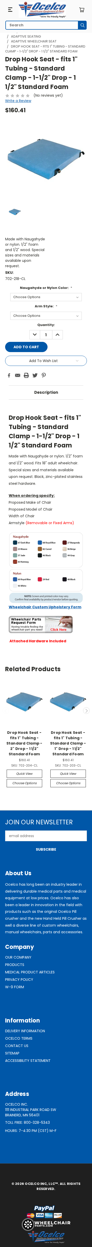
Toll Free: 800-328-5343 (27, 1122)
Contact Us (16, 1045)
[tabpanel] (46, 524)
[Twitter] (35, 375)
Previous (6, 710)
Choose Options (24, 783)
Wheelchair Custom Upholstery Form (45, 607)
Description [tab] (46, 392)
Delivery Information (25, 1030)
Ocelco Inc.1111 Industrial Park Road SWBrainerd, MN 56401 (30, 1110)
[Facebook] (9, 375)
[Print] (26, 375)
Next (86, 710)
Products (14, 964)
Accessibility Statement (28, 1060)
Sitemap (12, 1053)
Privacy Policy (19, 979)
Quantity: (46, 324)
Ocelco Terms (18, 1038)
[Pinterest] (43, 375)
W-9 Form (14, 987)
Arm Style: (46, 306)
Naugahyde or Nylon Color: (46, 287)
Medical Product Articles (30, 972)
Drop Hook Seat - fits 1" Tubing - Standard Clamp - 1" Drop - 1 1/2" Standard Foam (68, 743)
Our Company (18, 957)
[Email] (17, 375)
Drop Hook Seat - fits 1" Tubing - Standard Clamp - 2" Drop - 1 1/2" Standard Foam (24, 743)
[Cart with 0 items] (81, 10)
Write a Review (18, 100)
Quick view (24, 773)
